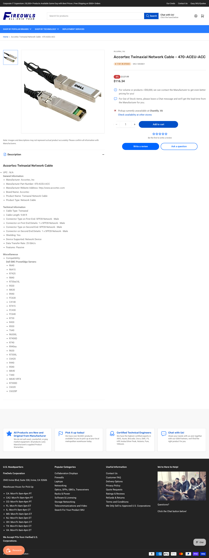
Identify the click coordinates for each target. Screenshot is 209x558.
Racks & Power (62, 493)
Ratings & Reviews (115, 493)
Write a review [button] (140, 146)
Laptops (59, 481)
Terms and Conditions (117, 501)
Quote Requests (114, 489)
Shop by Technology (45, 29)
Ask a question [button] (179, 146)
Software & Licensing (65, 497)
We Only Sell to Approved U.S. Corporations (128, 505)
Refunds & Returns (115, 497)
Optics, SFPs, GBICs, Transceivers (72, 489)
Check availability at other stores (135, 114)
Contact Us (183, 3)
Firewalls (59, 477)
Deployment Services (73, 29)
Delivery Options (114, 481)
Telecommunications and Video (71, 505)
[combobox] (103, 16)
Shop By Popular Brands (16, 29)
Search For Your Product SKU (69, 510)
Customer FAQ (113, 477)
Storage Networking (65, 501)
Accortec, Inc (119, 51)
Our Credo (170, 3)
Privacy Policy (113, 485)
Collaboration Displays (66, 473)
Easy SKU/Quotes (198, 3)
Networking (60, 485)
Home (5, 37)
